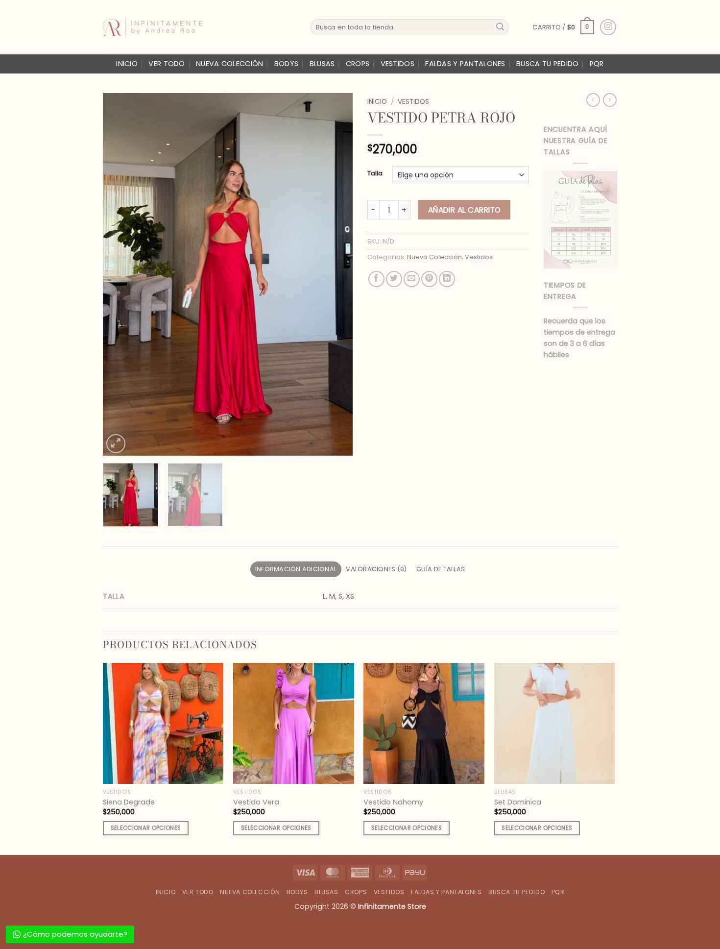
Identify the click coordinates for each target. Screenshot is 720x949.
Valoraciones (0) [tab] (376, 569)
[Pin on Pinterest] (429, 279)
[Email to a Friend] (412, 279)
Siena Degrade (129, 802)
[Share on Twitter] (394, 279)
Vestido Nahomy (393, 802)
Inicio (127, 64)
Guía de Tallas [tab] (440, 569)
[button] (563, 27)
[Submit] (500, 27)
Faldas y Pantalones (465, 64)
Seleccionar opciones (146, 828)
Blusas (322, 64)
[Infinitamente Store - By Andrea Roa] (199, 27)
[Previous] (120, 274)
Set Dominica (517, 802)
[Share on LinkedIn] (447, 279)
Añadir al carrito (464, 210)
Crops (357, 64)
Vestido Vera (256, 802)
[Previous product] (610, 100)
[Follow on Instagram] (608, 27)
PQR (597, 64)
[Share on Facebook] (376, 279)
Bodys (286, 64)
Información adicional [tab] (295, 569)
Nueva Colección (229, 64)
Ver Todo (166, 64)
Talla (375, 173)
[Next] (335, 274)
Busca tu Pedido (547, 64)
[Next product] (593, 100)
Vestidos (397, 64)
